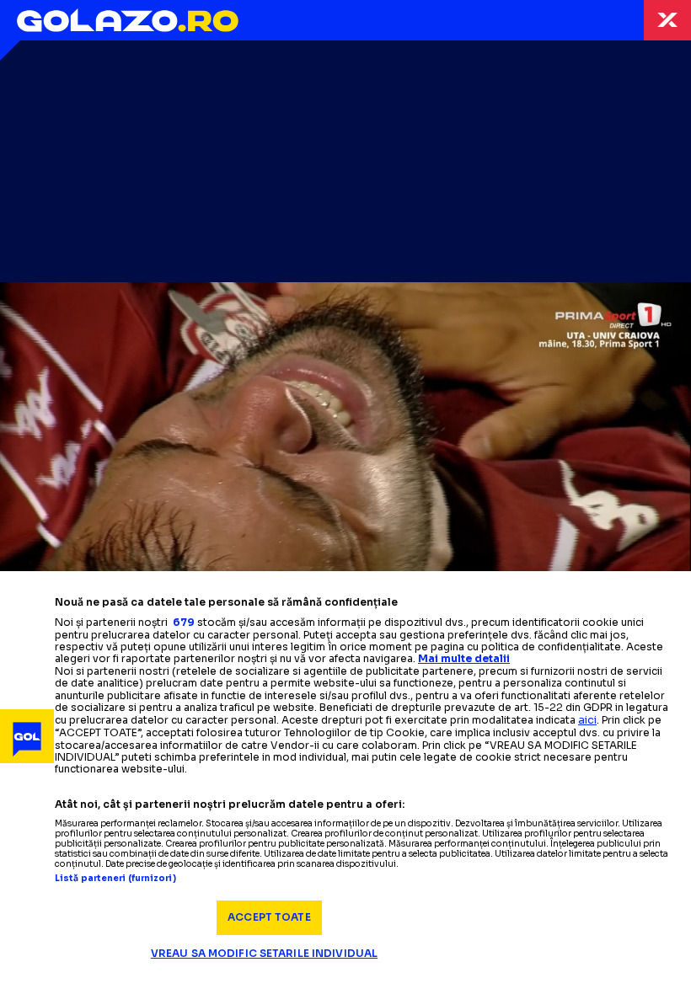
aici (587, 720)
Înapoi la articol (667, 20)
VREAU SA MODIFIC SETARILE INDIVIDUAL (264, 953)
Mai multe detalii (464, 658)
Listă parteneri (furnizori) (115, 879)
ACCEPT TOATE (269, 917)
